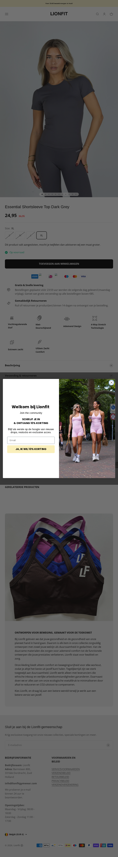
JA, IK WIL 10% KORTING (31, 449)
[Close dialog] (111, 382)
